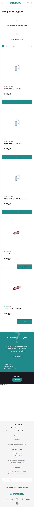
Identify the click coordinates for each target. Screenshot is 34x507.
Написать (17, 379)
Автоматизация (17, 449)
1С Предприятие (17, 453)
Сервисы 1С (17, 457)
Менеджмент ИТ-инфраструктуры (17, 471)
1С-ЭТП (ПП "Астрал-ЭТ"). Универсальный (15, 198)
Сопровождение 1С (17, 455)
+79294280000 (17, 424)
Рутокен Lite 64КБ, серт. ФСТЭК (12, 308)
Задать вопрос (17, 356)
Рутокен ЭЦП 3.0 (8, 253)
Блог (17, 441)
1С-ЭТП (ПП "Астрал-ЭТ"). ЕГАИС (13, 89)
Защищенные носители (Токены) (17, 25)
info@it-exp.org (17, 427)
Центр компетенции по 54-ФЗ (17, 462)
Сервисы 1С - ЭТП (17, 39)
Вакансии (17, 439)
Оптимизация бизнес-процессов (17, 460)
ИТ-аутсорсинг (17, 467)
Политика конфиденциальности (17, 444)
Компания (17, 435)
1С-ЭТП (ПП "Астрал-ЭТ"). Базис (13, 144)
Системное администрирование (17, 473)
